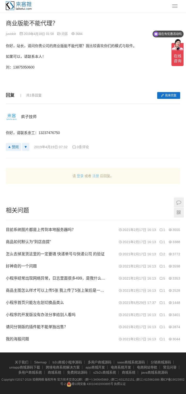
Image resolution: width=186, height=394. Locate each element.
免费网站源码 (77, 372)
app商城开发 (95, 367)
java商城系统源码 (154, 372)
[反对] (25, 147)
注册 (95, 176)
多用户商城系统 (30, 372)
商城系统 (54, 372)
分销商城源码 (161, 362)
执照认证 (120, 384)
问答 (65, 34)
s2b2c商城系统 (104, 372)
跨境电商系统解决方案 (63, 367)
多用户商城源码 (99, 362)
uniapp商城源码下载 (24, 367)
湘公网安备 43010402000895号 (92, 384)
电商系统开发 (121, 367)
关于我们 (21, 362)
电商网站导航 (147, 367)
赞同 (15, 147)
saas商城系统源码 (131, 362)
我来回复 (171, 95)
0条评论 (83, 147)
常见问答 (170, 367)
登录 (80, 176)
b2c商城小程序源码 (67, 362)
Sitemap (40, 362)
